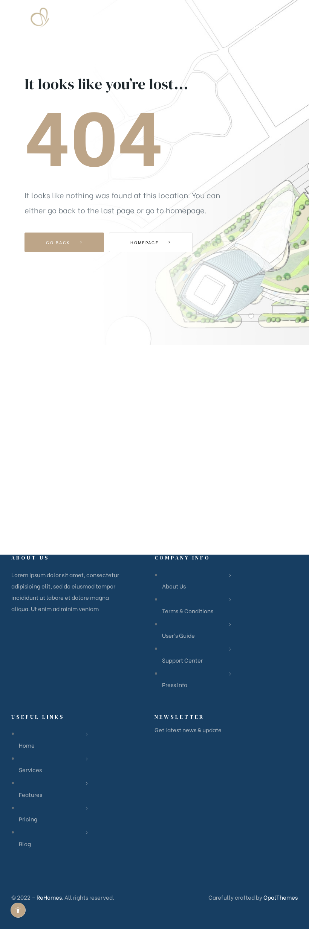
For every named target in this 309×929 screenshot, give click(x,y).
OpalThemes (280, 897)
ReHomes (49, 897)
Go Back (59, 242)
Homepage (145, 242)
